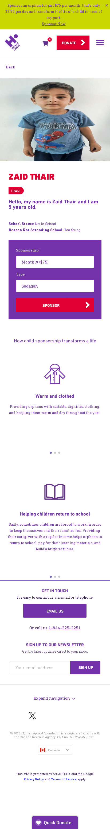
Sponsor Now (54, 24)
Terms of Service (64, 779)
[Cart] (45, 44)
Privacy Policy (34, 779)
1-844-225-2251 (65, 627)
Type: (20, 274)
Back (10, 67)
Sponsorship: (28, 250)
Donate (69, 43)
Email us (55, 611)
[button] (51, 453)
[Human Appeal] (22, 43)
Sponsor (51, 305)
